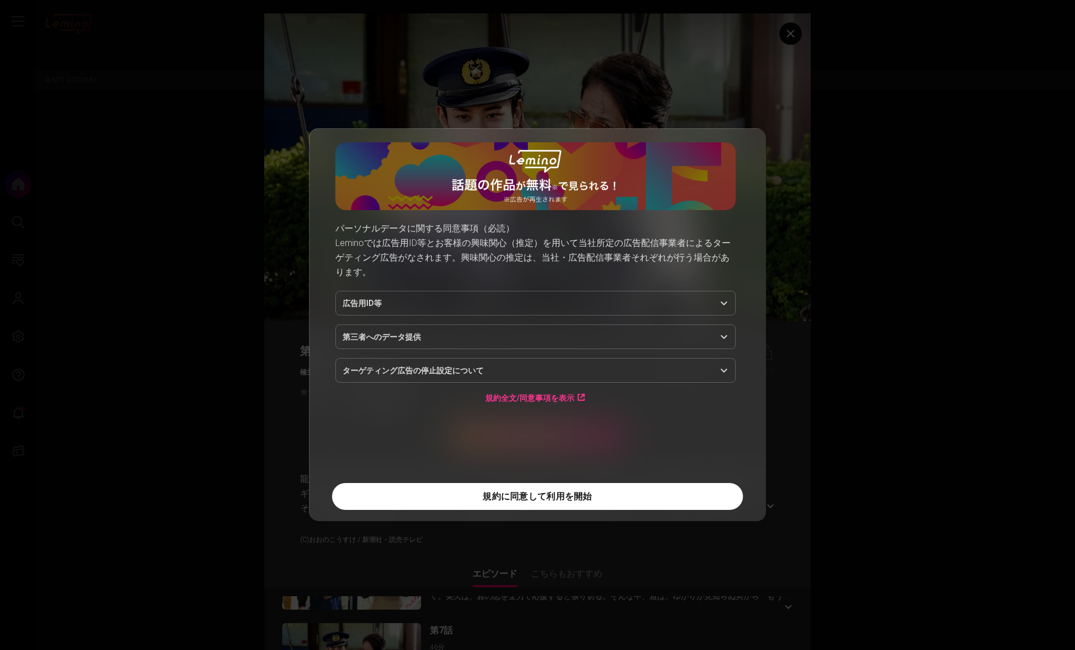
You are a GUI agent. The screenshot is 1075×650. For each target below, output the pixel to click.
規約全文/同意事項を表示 (529, 397)
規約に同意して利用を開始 (537, 496)
